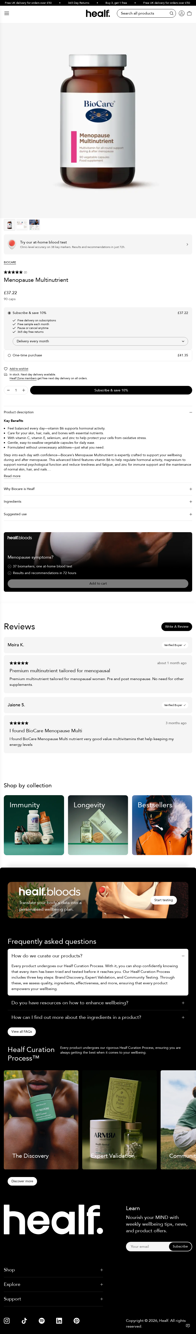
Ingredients (12, 501)
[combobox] (100, 341)
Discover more (22, 1181)
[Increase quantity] (23, 390)
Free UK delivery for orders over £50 (158, 3)
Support (12, 1299)
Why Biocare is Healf (19, 489)
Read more (12, 476)
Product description (19, 412)
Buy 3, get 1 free (107, 3)
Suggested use (15, 514)
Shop (9, 1270)
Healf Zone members (23, 378)
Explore (12, 1284)
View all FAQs (21, 1031)
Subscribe (180, 1246)
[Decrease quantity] (8, 390)
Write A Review (176, 626)
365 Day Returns (70, 3)
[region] (98, 120)
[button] (98, 272)
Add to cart (98, 583)
